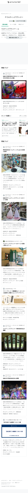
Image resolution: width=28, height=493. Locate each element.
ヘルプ (12, 482)
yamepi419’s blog (9, 288)
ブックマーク (5, 120)
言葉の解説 (5, 24)
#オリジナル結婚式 (7, 317)
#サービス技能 (19, 280)
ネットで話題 (13, 24)
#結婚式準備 (16, 317)
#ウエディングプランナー (9, 109)
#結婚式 (18, 452)
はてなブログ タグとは (6, 482)
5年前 (20, 419)
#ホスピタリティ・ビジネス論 (16, 187)
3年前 (9, 326)
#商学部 (11, 413)
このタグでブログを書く (21, 20)
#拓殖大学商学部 (13, 106)
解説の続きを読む (13, 37)
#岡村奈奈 (5, 185)
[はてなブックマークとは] (10, 116)
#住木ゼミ (15, 413)
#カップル (9, 450)
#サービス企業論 (7, 188)
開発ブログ (17, 482)
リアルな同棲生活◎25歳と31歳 (11, 419)
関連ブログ (21, 24)
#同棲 (4, 450)
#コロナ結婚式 (6, 454)
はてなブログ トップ (7, 13)
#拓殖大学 (5, 106)
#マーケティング (20, 109)
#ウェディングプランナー (9, 107)
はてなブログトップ (5, 483)
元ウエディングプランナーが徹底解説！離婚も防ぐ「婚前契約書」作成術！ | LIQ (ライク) (9, 124)
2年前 (9, 74)
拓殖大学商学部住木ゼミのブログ (12, 241)
